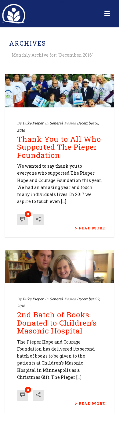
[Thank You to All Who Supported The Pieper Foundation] (59, 90)
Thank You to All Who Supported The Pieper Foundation (59, 147)
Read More (92, 228)
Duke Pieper (33, 122)
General (56, 122)
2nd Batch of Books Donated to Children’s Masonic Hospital (57, 323)
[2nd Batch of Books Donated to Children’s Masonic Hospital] (59, 266)
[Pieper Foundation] (13, 13)
